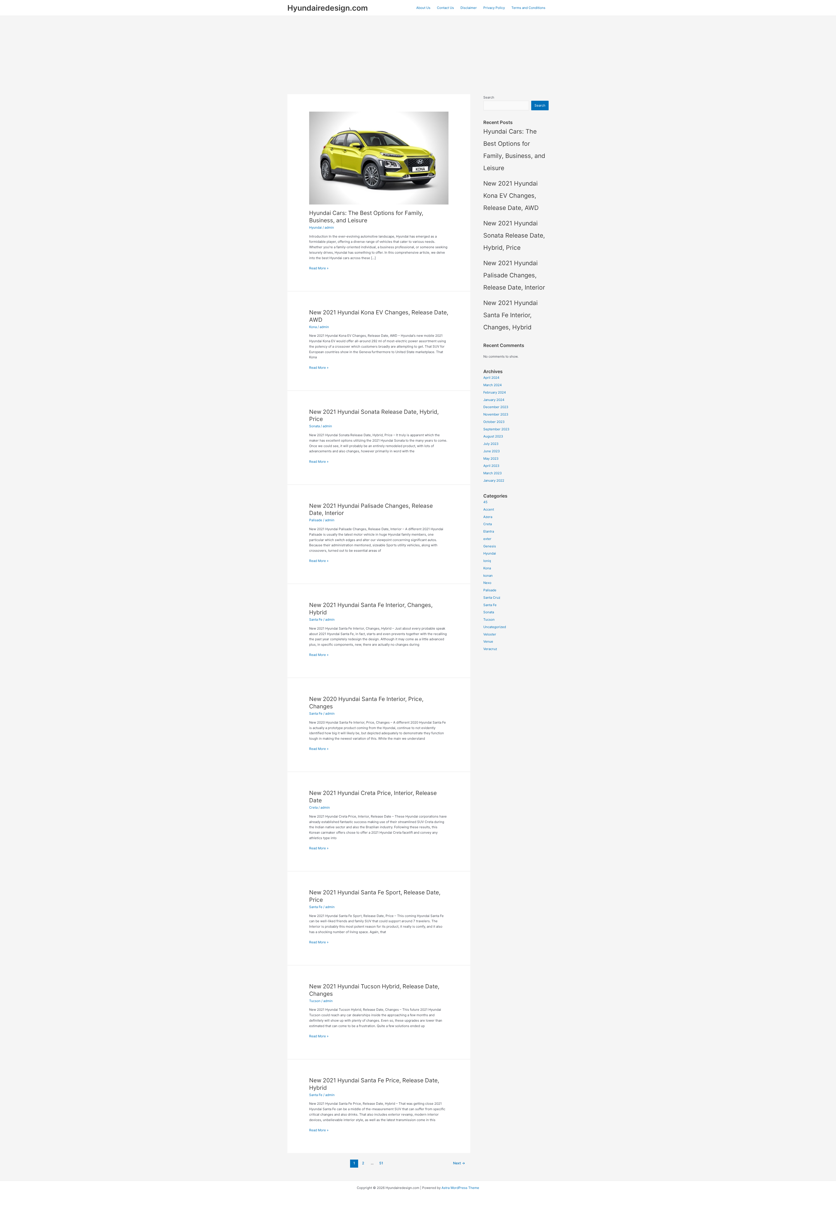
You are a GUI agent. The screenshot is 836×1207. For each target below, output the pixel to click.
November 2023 (495, 414)
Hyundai (315, 227)
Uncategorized (494, 627)
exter (487, 539)
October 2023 (494, 422)
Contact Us (445, 8)
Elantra (488, 531)
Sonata (314, 426)
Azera (487, 517)
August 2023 (493, 436)
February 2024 (494, 392)
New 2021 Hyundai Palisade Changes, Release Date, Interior (514, 275)
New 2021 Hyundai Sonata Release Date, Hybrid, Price (514, 235)
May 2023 (491, 458)
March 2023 (492, 473)
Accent (488, 509)
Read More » (319, 268)
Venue (488, 641)
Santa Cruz (491, 597)
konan (488, 575)
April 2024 (491, 378)
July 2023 (491, 444)
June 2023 (491, 451)
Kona (313, 327)
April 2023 (491, 466)
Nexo (487, 583)
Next (459, 1163)
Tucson (314, 1001)
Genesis (489, 546)
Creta (313, 807)
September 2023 (496, 429)
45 (485, 502)
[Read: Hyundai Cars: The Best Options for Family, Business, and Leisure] (378, 158)
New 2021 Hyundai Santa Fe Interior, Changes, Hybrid (510, 315)
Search (488, 97)
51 (381, 1163)
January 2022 (493, 480)
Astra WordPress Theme (460, 1188)
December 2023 (495, 407)
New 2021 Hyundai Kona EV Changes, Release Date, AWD (511, 195)
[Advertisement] (418, 48)
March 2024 (492, 385)
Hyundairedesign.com (327, 7)
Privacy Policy (494, 8)
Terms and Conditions (528, 8)
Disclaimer (468, 8)
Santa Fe (315, 619)
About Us (423, 8)
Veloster (489, 634)
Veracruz (490, 649)
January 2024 (493, 400)
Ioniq (487, 561)
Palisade (315, 520)
